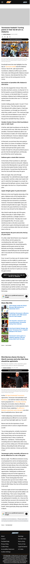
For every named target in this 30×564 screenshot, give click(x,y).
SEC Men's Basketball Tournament (14, 395)
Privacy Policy (5, 544)
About (2, 536)
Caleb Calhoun (7, 34)
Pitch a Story (21, 541)
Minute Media (8, 555)
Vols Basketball (9, 525)
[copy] (10, 37)
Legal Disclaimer (22, 546)
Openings (20, 536)
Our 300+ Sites (22, 539)
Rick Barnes (4, 399)
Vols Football (8, 345)
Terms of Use (21, 544)
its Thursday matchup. (20, 402)
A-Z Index (20, 549)
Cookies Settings (5, 552)
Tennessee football (10, 66)
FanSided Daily (5, 541)
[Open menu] (2, 2)
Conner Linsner (7, 367)
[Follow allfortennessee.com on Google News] (26, 296)
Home (2, 345)
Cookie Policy (5, 546)
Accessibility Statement (7, 549)
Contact (3, 539)
